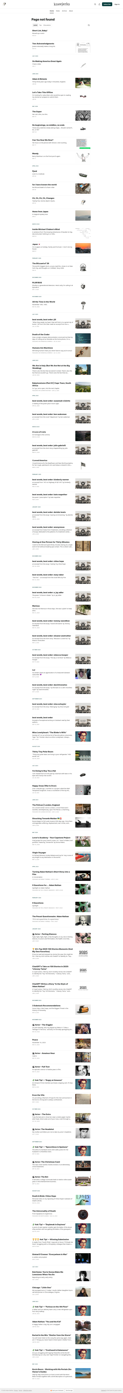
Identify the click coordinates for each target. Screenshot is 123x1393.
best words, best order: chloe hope (48, 561)
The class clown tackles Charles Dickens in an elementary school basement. (51, 1165)
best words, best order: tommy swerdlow (51, 621)
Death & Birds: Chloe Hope (44, 1196)
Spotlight (35, 906)
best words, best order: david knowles (49, 685)
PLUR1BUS (37, 283)
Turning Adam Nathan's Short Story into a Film (51, 873)
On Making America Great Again (47, 61)
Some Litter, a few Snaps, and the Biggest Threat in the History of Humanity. (50, 1009)
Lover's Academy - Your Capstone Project (51, 838)
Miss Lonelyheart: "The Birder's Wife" (49, 732)
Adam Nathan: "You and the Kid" (46, 1322)
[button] (52, 11)
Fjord (34, 171)
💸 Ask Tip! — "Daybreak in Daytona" (49, 1224)
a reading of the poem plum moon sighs (45, 403)
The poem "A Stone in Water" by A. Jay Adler (47, 595)
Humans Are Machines (42, 348)
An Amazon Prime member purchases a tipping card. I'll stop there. (52, 1084)
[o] (83, 323)
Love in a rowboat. (38, 174)
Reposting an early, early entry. (42, 1277)
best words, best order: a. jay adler (48, 592)
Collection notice (27, 1390)
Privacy (16, 1390)
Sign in (117, 4)
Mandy (35, 153)
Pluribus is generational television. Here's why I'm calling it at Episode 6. (52, 286)
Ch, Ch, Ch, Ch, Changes (43, 198)
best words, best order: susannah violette (51, 401)
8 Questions (37, 903)
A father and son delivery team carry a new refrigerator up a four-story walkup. (52, 1310)
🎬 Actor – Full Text (41, 1067)
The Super (37, 111)
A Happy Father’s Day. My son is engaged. (46, 1324)
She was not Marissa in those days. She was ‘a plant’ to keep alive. (52, 609)
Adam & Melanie (39, 79)
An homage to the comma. (41, 435)
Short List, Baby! (39, 31)
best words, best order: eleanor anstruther (51, 636)
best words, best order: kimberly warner (50, 480)
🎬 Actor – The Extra (41, 1114)
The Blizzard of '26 (40, 263)
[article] (61, 34)
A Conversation (37, 877)
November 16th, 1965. (39, 304)
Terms (20, 1390)
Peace (35, 1040)
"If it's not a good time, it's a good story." (45, 919)
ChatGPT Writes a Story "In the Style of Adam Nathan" (50, 985)
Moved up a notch (38, 33)
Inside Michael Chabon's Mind (46, 229)
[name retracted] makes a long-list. (43, 46)
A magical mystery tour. (40, 214)
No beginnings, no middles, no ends (48, 125)
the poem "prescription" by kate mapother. (46, 497)
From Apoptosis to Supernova (42, 1214)
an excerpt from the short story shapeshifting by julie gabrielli (49, 449)
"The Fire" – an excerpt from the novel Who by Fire (49, 577)
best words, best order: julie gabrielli (49, 445)
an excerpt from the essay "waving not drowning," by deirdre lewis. (52, 516)
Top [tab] (40, 25)
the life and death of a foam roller (43, 187)
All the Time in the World (43, 302)
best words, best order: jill (44, 319)
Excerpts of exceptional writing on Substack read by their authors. (51, 721)
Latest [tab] (35, 25)
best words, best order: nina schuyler (49, 704)
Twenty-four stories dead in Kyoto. (43, 201)
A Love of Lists (39, 432)
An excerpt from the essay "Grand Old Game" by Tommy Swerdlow (51, 624)
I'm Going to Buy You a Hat (44, 771)
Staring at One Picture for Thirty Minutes (50, 542)
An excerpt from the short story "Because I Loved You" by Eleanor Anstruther (51, 639)
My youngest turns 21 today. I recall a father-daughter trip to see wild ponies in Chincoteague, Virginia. (52, 1291)
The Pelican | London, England (46, 805)
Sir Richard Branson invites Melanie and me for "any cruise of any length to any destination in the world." (52, 856)
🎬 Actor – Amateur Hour (43, 1053)
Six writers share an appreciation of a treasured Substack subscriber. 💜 (51, 673)
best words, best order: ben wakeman (49, 414)
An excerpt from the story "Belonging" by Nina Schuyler (50, 707)
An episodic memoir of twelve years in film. (46, 1069)
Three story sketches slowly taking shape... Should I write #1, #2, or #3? (52, 129)
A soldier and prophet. (39, 1257)
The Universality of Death (44, 1211)
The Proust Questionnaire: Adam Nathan (50, 916)
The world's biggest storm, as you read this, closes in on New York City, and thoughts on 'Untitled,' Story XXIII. (52, 267)
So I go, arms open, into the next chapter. (45, 388)
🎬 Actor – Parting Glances (44, 934)
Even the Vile (38, 1095)
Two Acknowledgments (43, 44)
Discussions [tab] (47, 25)
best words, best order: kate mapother (49, 494)
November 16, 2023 (39, 1042)
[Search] (95, 4)
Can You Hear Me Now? (42, 140)
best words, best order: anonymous (48, 527)
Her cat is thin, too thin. (40, 114)
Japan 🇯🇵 (36, 244)
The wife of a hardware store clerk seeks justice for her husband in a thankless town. (50, 1151)
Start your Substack (57, 1390)
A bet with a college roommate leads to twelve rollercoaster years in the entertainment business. (52, 1180)
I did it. (34, 1056)
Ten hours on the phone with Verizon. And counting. (49, 143)
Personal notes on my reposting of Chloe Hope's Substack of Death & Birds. (52, 1200)
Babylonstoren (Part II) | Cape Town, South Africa (51, 384)
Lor (33, 670)
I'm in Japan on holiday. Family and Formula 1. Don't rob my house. (52, 248)
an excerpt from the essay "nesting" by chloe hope (49, 564)
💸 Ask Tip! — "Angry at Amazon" (47, 1080)
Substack (103, 1390)
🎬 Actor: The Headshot (43, 1129)
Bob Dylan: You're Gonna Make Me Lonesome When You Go (47, 1273)
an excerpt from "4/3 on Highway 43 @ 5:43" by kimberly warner (51, 483)
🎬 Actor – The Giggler (42, 1025)
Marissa (36, 606)
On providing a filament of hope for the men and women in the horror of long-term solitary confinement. (52, 1099)
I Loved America (39, 460)
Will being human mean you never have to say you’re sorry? (52, 351)
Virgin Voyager (39, 853)
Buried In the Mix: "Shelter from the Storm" (51, 1335)
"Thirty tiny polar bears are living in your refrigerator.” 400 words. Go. (51, 755)
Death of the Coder (41, 334)
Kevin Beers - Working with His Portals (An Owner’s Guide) (51, 1370)
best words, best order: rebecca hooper (50, 655)
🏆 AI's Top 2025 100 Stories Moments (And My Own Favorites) (52, 950)
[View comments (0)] (47, 630)
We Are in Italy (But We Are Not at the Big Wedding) (51, 367)
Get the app (69, 1390)
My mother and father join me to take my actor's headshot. (51, 1132)
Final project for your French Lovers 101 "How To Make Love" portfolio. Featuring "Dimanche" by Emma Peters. (52, 841)
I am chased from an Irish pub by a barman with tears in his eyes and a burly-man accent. (52, 774)
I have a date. (36, 64)
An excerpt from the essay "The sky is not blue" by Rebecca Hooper (51, 659)
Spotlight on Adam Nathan (41, 888)
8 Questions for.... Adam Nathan (46, 885)
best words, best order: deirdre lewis (49, 512)
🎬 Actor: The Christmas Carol (46, 1162)
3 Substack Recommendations (46, 1006)
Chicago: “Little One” (42, 1287)
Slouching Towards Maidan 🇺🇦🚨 (47, 818)
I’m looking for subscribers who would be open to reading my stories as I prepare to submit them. (51, 96)
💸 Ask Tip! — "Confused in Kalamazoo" (50, 1350)
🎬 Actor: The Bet (40, 1177)
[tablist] (42, 25)
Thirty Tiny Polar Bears (42, 752)
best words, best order (42, 717)
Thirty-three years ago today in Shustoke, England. (49, 82)
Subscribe (107, 4)
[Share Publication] (99, 4)
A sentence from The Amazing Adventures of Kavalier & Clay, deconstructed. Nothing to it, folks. (52, 233)
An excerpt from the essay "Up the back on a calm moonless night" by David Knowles (52, 688)
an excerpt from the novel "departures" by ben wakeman (51, 417)
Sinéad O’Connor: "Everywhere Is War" (49, 1254)
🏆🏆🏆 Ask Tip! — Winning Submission (50, 1239)
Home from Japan (40, 211)
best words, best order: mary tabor (48, 575)
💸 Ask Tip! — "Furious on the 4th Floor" (50, 1307)
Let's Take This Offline (42, 92)
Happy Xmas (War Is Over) (44, 786)
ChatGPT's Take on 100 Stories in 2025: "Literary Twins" (50, 967)
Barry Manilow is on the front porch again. (46, 156)
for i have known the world (44, 185)
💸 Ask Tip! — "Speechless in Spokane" (50, 1147)
